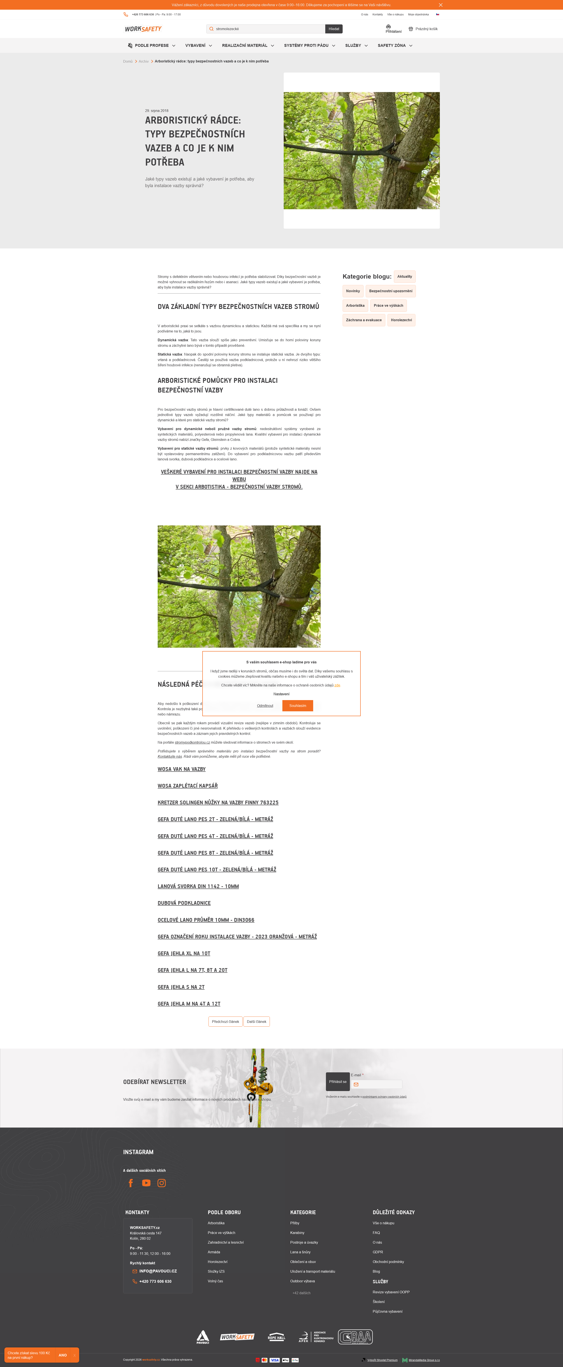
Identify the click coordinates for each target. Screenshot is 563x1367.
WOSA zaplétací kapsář (188, 785)
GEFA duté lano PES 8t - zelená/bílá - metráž (215, 852)
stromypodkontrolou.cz (192, 742)
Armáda (214, 1252)
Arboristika (216, 1223)
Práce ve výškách (221, 1233)
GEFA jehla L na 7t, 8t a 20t (192, 970)
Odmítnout (265, 706)
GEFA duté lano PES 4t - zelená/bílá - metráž (215, 836)
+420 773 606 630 (155, 1281)
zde (337, 685)
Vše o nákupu (395, 14)
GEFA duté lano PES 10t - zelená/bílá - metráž (217, 869)
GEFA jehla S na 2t (181, 987)
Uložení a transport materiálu (312, 1271)
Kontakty (378, 14)
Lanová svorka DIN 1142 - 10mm (198, 886)
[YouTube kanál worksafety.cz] (146, 1183)
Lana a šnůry (300, 1252)
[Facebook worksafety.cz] (131, 1183)
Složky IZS (216, 1271)
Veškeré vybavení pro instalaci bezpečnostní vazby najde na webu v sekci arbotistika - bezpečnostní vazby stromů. (239, 479)
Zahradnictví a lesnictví (226, 1242)
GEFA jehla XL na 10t (184, 953)
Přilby (294, 1223)
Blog (376, 1271)
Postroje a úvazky (304, 1242)
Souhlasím (297, 706)
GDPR (378, 1252)
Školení (379, 1302)
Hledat (334, 29)
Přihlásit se (338, 1082)
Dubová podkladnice (184, 903)
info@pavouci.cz (158, 1271)
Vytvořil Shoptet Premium (382, 1360)
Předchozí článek (225, 1022)
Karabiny (297, 1233)
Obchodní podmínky (388, 1262)
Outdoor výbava (302, 1281)
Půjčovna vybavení (387, 1311)
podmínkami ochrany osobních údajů (384, 1096)
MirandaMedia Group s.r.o (424, 1360)
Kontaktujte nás (170, 756)
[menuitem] (152, 45)
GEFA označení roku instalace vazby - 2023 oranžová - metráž (237, 936)
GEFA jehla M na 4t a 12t (189, 1003)
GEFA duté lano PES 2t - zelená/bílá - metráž (215, 819)
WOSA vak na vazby (182, 769)
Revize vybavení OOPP (391, 1292)
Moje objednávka (418, 14)
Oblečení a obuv (303, 1262)
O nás (364, 14)
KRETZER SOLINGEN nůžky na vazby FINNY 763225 (218, 802)
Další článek (256, 1022)
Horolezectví (217, 1262)
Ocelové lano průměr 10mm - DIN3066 (206, 919)
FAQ (376, 1233)
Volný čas (215, 1281)
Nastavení (281, 694)
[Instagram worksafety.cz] (161, 1183)
